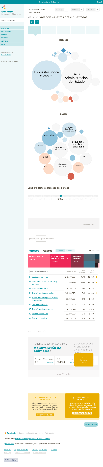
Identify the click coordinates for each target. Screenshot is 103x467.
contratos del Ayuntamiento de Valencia (32, 438)
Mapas (3, 44)
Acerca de (7, 450)
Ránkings (4, 38)
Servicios (4, 41)
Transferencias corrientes (43, 293)
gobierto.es (9, 443)
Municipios (5, 28)
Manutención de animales (47, 349)
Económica (60, 251)
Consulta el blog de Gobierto (49, 2)
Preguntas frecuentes (21, 450)
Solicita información (45, 415)
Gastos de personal (40, 277)
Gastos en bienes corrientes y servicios (44, 282)
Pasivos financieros (40, 318)
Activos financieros (40, 313)
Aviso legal (7, 453)
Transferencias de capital (43, 309)
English (99, 2)
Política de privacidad (22, 453)
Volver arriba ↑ (91, 424)
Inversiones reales (39, 304)
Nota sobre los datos (89, 224)
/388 (50, 362)
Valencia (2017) (6, 55)
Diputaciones (6, 31)
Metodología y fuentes (39, 450)
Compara (4, 34)
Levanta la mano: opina (83, 359)
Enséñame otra (63, 374)
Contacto (54, 450)
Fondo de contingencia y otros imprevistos (45, 298)
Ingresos (33, 251)
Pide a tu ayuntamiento (82, 413)
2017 (31, 17)
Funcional (69, 251)
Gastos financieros (40, 288)
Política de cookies (39, 453)
